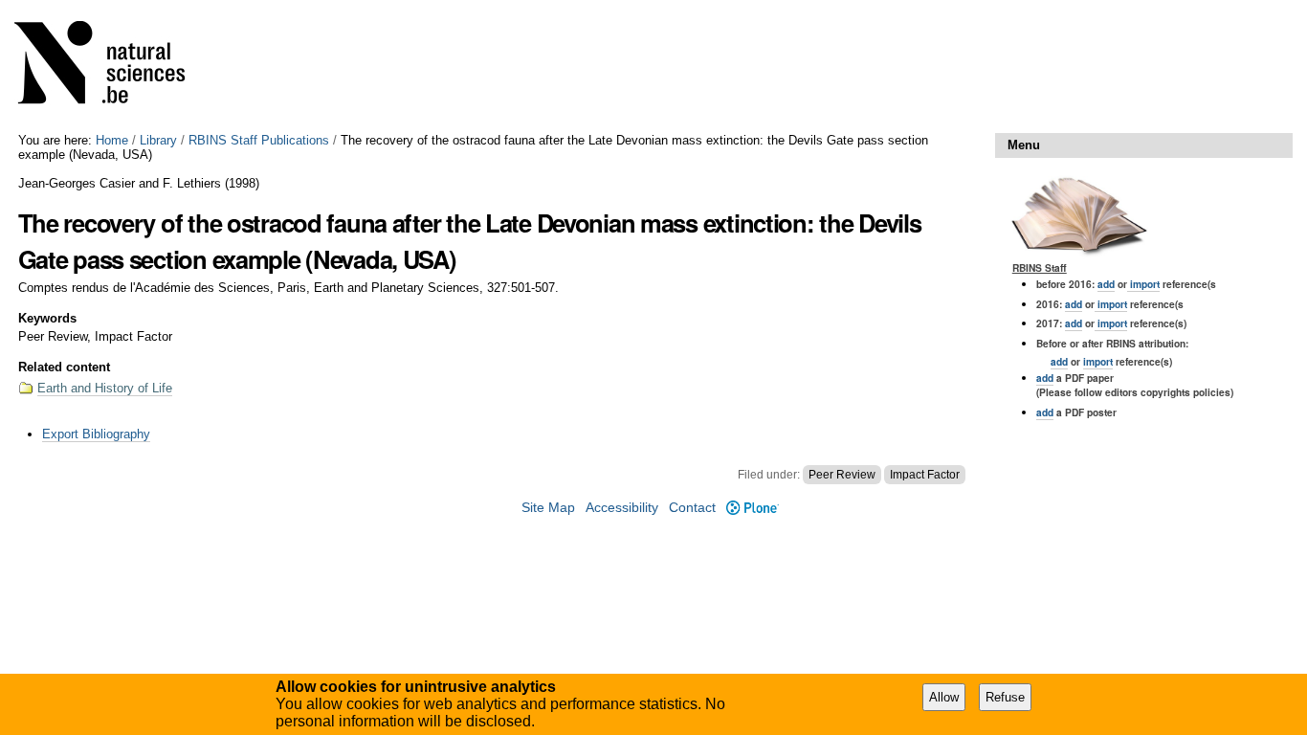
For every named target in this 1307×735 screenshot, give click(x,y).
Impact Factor (925, 474)
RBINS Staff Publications (258, 140)
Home (112, 140)
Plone (752, 508)
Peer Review (842, 474)
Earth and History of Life (104, 388)
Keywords (47, 318)
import (1143, 284)
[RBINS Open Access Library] (112, 66)
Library (158, 140)
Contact (692, 508)
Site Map (548, 508)
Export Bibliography (96, 434)
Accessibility (622, 508)
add (1106, 284)
